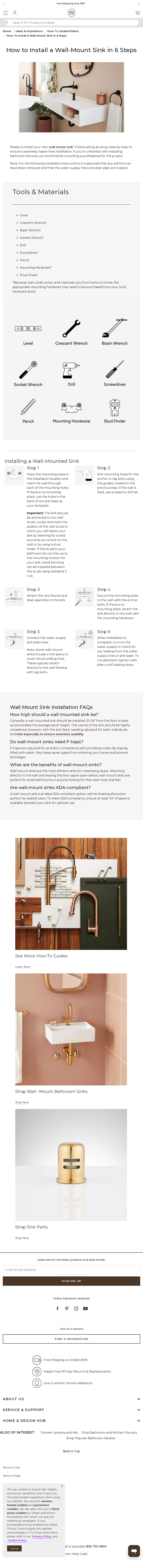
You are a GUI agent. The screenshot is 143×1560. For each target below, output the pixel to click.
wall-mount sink (61, 147)
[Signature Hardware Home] (72, 13)
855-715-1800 (96, 1546)
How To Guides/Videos (63, 31)
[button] (62, 1486)
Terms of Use (11, 1467)
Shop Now (22, 1102)
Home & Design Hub (24, 1421)
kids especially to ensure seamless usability (50, 734)
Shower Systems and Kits (59, 1432)
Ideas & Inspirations (29, 31)
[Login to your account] (14, 12)
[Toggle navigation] (7, 13)
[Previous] (4, 3)
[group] (70, 3)
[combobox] (71, 23)
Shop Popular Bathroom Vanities (90, 1438)
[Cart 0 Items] (137, 12)
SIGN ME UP (71, 1281)
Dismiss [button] (14, 1548)
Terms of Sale (11, 1475)
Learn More (22, 967)
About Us (13, 1399)
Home (7, 31)
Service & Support (24, 1410)
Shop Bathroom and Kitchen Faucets (109, 1432)
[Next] (137, 3)
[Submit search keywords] (6, 23)
